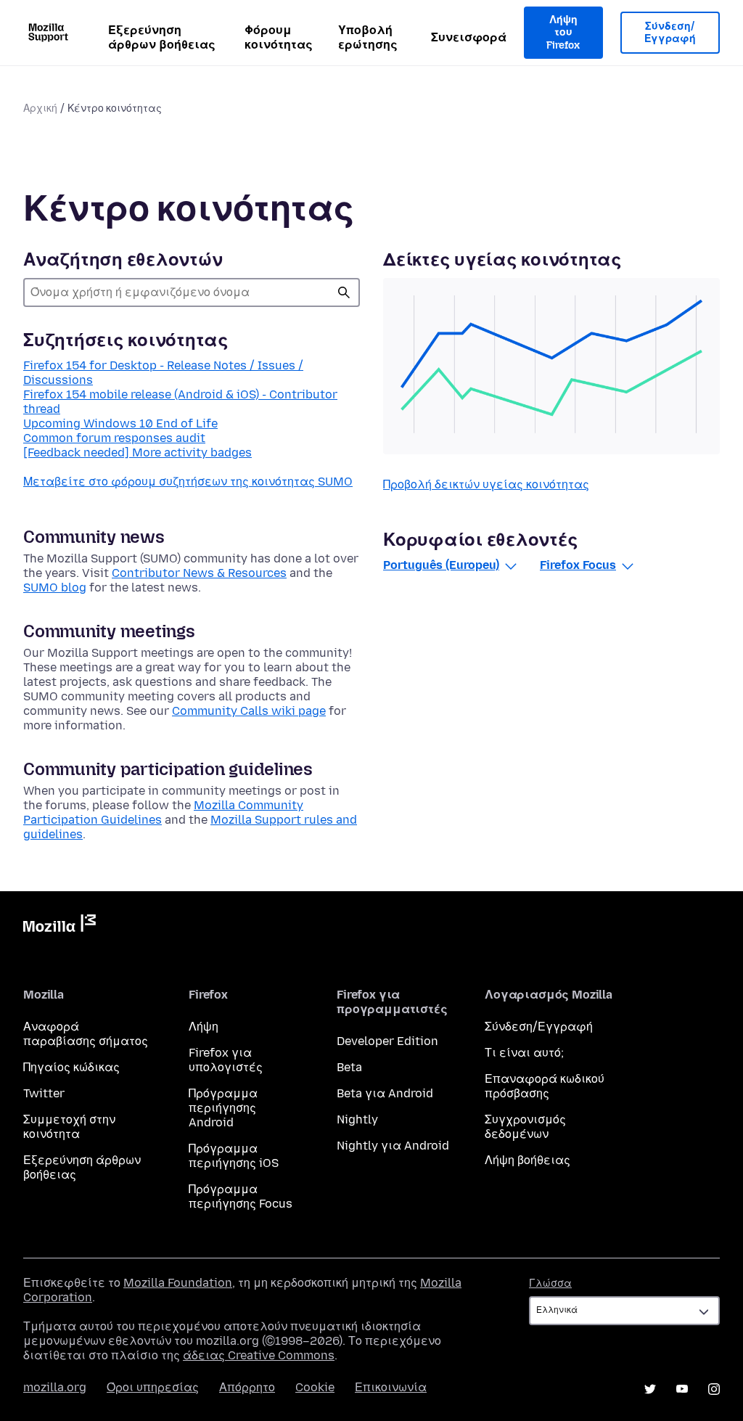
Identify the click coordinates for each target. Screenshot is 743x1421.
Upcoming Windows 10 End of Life (120, 423)
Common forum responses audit (114, 438)
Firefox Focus (578, 565)
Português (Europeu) (441, 565)
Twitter (44, 1093)
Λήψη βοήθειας (527, 1160)
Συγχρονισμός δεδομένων (525, 1127)
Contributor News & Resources (199, 573)
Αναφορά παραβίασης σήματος (85, 1034)
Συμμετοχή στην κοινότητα (69, 1127)
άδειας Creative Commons (258, 1355)
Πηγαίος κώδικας (71, 1067)
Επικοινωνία (391, 1387)
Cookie (314, 1387)
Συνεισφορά (468, 37)
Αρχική (40, 108)
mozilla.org (54, 1387)
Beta (349, 1067)
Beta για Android (385, 1093)
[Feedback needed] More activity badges (137, 452)
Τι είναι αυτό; (524, 1053)
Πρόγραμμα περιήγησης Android (223, 1107)
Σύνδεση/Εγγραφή (670, 33)
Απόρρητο (247, 1387)
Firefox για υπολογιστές (226, 1060)
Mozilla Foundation (177, 1283)
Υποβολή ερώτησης (368, 37)
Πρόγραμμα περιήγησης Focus (240, 1196)
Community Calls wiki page (249, 711)
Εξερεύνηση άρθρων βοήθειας (161, 37)
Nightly (357, 1119)
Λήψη (203, 1026)
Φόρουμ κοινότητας (279, 37)
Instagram (714, 1389)
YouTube (682, 1389)
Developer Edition (387, 1041)
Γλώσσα (550, 1283)
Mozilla (59, 926)
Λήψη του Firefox (563, 33)
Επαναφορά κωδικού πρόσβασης (544, 1086)
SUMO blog (54, 587)
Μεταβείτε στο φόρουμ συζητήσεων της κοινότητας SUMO (188, 481)
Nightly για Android (393, 1145)
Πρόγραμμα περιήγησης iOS (234, 1156)
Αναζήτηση (344, 292)
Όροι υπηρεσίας (153, 1387)
